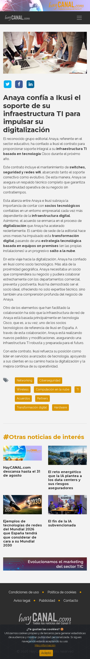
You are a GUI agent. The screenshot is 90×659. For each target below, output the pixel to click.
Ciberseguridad (49, 380)
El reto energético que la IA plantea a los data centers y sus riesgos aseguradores (65, 480)
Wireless (23, 389)
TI (77, 389)
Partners (42, 398)
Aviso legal (22, 601)
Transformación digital (32, 407)
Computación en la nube (52, 389)
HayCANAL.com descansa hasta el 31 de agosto (21, 471)
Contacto (70, 601)
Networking (24, 380)
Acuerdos (23, 398)
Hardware (60, 407)
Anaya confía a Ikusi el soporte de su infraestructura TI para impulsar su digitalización (42, 113)
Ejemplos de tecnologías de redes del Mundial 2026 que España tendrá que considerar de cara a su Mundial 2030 (22, 533)
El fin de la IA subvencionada (62, 523)
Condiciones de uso (24, 592)
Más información (45, 645)
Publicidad (47, 601)
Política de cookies (62, 592)
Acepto (46, 653)
